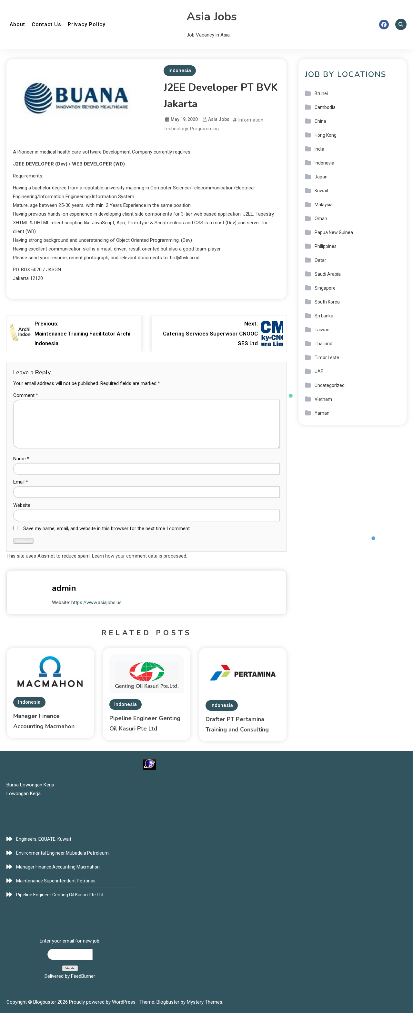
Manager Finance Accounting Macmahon (58, 866)
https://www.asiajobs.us (96, 602)
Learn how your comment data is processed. (139, 556)
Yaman (322, 413)
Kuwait (321, 190)
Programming (204, 129)
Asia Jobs (211, 17)
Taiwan (322, 329)
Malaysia (324, 204)
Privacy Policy (87, 24)
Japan (321, 176)
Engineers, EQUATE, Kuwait (43, 839)
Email (20, 482)
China (320, 121)
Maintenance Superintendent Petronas (56, 880)
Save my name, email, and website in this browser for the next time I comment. (107, 528)
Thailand (323, 343)
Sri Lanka (324, 315)
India (319, 149)
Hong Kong (326, 135)
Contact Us (46, 24)
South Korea (327, 301)
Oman (321, 218)
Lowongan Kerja (23, 793)
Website (21, 505)
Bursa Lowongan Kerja (30, 785)
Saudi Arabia (328, 274)
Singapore (325, 288)
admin (64, 588)
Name (21, 459)
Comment (25, 395)
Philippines (326, 246)
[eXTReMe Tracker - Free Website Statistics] (149, 763)
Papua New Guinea (334, 232)
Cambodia (325, 107)
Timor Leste (327, 357)
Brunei (321, 93)
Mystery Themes (204, 1002)
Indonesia (179, 70)
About (17, 24)
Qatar (320, 260)
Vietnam (323, 399)
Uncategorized (330, 385)
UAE (319, 371)
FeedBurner (83, 976)
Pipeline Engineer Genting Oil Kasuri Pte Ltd (59, 894)
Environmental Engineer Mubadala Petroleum (62, 853)
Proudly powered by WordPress (103, 1002)
